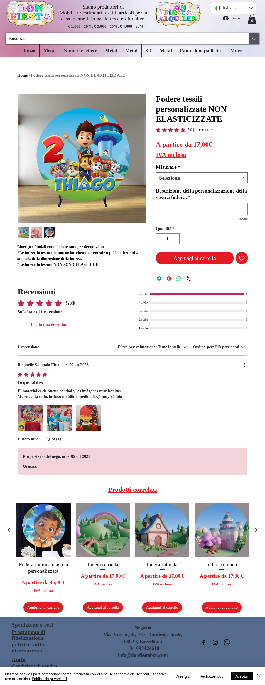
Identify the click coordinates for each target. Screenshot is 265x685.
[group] (132, 558)
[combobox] (202, 177)
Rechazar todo (212, 676)
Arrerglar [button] (183, 676)
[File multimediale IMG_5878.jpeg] (30, 418)
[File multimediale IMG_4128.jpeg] (88, 418)
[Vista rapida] (43, 530)
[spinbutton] (168, 239)
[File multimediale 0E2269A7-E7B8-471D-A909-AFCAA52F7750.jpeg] (59, 418)
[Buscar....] (254, 38)
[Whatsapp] (227, 642)
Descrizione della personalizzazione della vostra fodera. (201, 194)
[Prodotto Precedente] (9, 530)
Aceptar (241, 676)
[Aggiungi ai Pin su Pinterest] (169, 278)
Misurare (168, 167)
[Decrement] (160, 239)
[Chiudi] (259, 676)
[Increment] (175, 239)
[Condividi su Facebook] (159, 278)
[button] (252, 19)
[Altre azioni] (244, 365)
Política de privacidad (49, 678)
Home (22, 75)
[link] (184, 130)
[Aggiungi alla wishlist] (242, 258)
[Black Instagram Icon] (215, 642)
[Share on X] (189, 278)
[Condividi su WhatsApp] (179, 278)
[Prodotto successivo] (256, 530)
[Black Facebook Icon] (203, 642)
